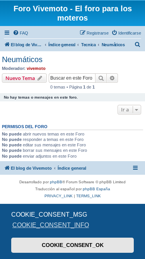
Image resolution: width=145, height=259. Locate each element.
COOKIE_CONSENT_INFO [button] (50, 225)
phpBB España (96, 189)
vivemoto (36, 68)
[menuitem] (20, 33)
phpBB (56, 182)
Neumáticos (22, 59)
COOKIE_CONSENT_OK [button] (73, 245)
